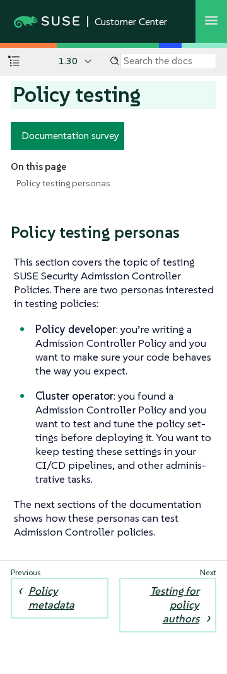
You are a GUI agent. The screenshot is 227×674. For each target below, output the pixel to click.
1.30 (68, 61)
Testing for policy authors (174, 605)
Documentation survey (70, 135)
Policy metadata (51, 598)
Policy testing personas (63, 183)
